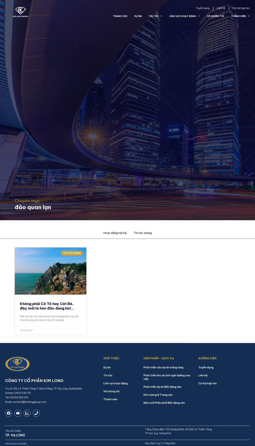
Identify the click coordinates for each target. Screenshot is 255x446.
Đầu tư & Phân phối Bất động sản (164, 402)
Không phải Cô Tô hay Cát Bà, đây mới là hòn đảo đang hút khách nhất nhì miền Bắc (47, 308)
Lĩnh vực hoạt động (182, 16)
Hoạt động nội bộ (115, 233)
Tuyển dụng (203, 8)
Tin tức (154, 16)
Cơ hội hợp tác (241, 8)
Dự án (138, 16)
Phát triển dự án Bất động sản (162, 386)
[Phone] (36, 413)
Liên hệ (221, 8)
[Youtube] (17, 413)
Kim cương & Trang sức (158, 394)
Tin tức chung (143, 233)
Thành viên (238, 16)
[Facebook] (8, 413)
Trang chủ (120, 16)
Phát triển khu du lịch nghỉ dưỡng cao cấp (166, 377)
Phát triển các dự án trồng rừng (163, 367)
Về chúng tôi (215, 16)
